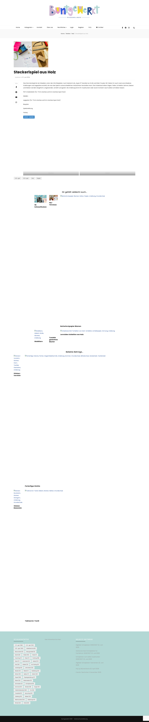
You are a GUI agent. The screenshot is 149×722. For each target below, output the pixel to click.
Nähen (18, 674)
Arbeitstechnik (31, 648)
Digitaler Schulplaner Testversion (87, 663)
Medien (18, 671)
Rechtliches (61, 27)
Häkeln (25, 664)
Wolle (26, 703)
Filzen (27, 658)
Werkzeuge (31, 699)
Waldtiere (38, 341)
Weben (28, 696)
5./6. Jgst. (26, 178)
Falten (26, 655)
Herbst (35, 661)
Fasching (18, 658)
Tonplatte (18, 693)
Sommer (18, 687)
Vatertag (18, 696)
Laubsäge (18, 667)
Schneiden (19, 683)
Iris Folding (35, 664)
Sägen (38, 178)
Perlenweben (27, 680)
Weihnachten (20, 699)
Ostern (35, 674)
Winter (18, 703)
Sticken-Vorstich (17, 374)
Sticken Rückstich (18, 507)
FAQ (89, 27)
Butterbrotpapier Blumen (70, 326)
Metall (26, 671)
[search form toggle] (134, 28)
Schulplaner (30, 683)
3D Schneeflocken (40, 206)
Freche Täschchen (82, 672)
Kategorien (28, 27)
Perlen (17, 680)
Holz (33, 178)
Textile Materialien (21, 690)
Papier (18, 677)
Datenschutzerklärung (81, 719)
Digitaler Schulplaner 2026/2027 (87, 645)
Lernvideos (29, 667)
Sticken (28, 687)
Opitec (26, 674)
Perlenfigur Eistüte (32, 486)
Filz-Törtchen (53, 204)
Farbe (34, 655)
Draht (17, 655)
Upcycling (28, 693)
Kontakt (39, 27)
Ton (32, 690)
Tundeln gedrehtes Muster (53, 339)
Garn (17, 661)
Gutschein (26, 661)
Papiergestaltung (29, 677)
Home (18, 27)
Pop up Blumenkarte (83, 669)
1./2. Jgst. (19, 645)
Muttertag (35, 671)
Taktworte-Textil (32, 621)
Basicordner (19, 651)
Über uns (50, 27)
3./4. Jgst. (17, 178)
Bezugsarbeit (30, 651)
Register (81, 27)
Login (72, 27)
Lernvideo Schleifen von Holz (72, 334)
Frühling (36, 658)
